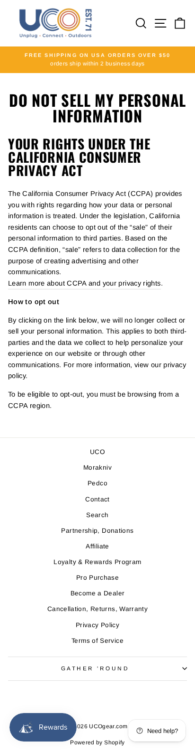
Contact (97, 499)
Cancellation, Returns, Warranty (97, 608)
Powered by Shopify (97, 742)
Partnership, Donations (97, 530)
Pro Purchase (97, 577)
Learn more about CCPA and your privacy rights (84, 283)
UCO (97, 451)
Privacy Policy (97, 625)
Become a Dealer (98, 593)
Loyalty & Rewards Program (97, 562)
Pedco (97, 483)
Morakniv (97, 467)
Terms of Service (97, 640)
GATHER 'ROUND (95, 668)
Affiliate (97, 546)
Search (97, 515)
